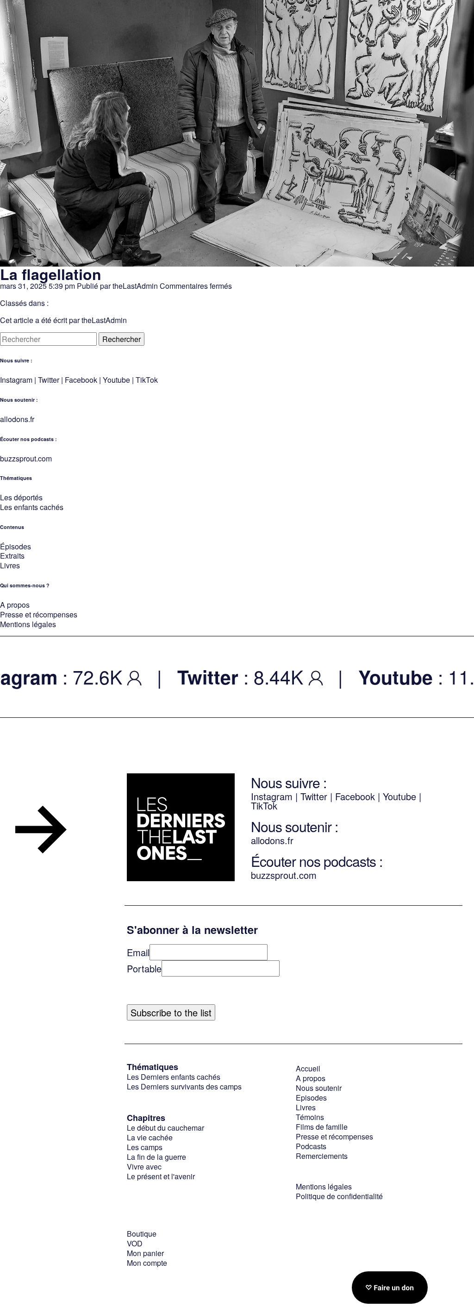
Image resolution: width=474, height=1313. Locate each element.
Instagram (16, 379)
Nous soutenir (319, 1088)
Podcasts (311, 1146)
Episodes (311, 1097)
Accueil (308, 1068)
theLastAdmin (135, 285)
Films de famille (322, 1126)
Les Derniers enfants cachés (173, 1076)
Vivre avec (144, 1166)
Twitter (48, 379)
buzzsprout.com (26, 458)
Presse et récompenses (38, 614)
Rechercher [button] (121, 339)
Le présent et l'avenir (161, 1176)
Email (138, 952)
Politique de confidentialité (339, 1196)
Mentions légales (28, 624)
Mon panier (145, 1253)
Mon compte (147, 1262)
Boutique (141, 1233)
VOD (135, 1243)
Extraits (12, 555)
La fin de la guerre (156, 1156)
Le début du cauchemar (165, 1127)
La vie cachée (150, 1137)
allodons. (15, 419)
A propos (15, 604)
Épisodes (15, 546)
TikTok (147, 379)
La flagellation (50, 274)
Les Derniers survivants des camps (184, 1086)
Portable (144, 968)
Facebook (82, 379)
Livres (10, 565)
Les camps (144, 1147)
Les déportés (21, 497)
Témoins (310, 1117)
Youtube (116, 379)
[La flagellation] (237, 261)
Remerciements (322, 1156)
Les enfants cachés (31, 507)
